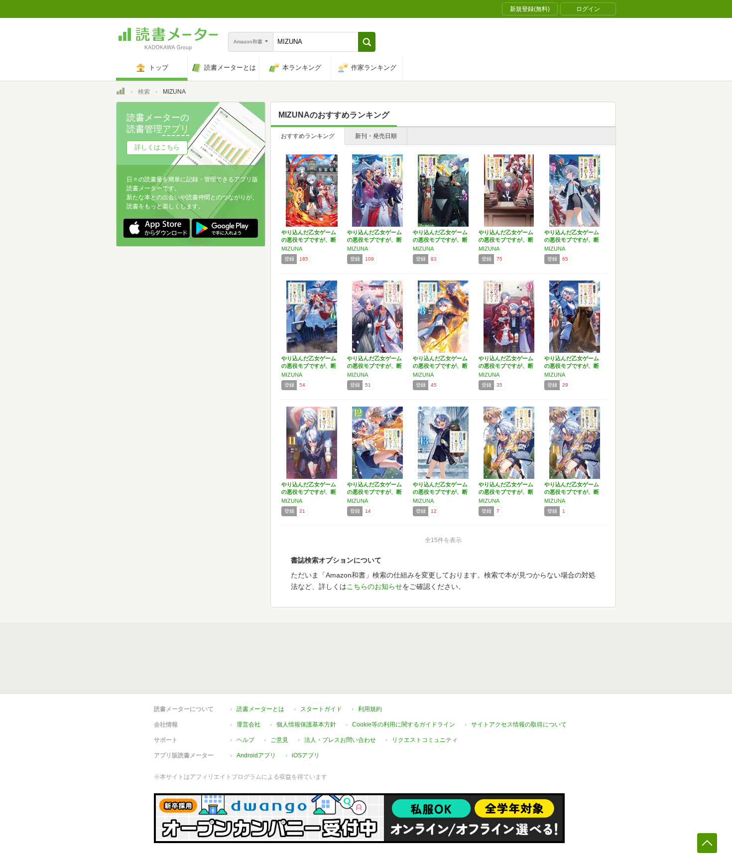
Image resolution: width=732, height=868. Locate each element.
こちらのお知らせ (374, 586)
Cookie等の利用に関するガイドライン (403, 724)
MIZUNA (291, 249)
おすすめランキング (308, 136)
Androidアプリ (256, 755)
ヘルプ (245, 740)
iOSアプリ (306, 755)
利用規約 (370, 709)
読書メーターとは (260, 709)
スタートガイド (321, 709)
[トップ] (120, 92)
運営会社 (248, 724)
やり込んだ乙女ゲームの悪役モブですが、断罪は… (308, 239)
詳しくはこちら (157, 147)
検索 (144, 91)
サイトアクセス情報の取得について (519, 724)
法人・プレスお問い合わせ (340, 740)
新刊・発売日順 (376, 136)
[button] (366, 42)
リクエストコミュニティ (425, 740)
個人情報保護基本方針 (306, 724)
